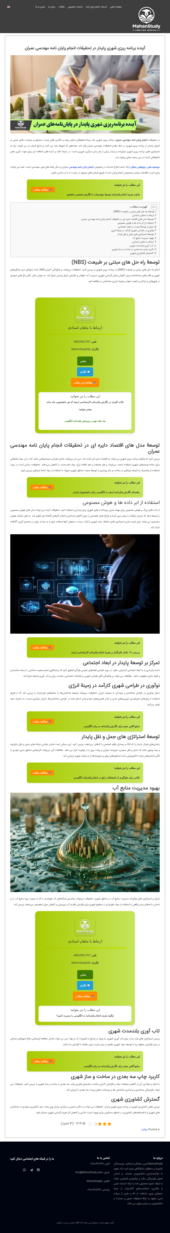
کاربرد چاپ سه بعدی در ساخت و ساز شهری (132, 249)
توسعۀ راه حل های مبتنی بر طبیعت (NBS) (133, 212)
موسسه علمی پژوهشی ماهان (145, 167)
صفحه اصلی (116, 7)
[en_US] (8, 7)
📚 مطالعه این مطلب (85, 382)
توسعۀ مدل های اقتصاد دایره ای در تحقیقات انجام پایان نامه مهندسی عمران (117, 219)
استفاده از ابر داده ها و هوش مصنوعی (136, 223)
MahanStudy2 (95, 1181)
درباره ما (51, 7)
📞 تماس (85, 361)
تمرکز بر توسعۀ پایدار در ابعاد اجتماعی (135, 227)
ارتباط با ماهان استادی (143, 216)
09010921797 (97, 1164)
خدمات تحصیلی (75, 7)
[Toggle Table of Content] (152, 207)
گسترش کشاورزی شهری (141, 253)
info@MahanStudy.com (89, 1172)
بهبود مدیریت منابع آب (143, 238)
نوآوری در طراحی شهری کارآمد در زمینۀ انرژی (132, 231)
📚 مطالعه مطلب (43, 189)
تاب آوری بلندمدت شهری (141, 246)
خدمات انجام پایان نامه (96, 7)
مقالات (62, 7)
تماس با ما (40, 7)
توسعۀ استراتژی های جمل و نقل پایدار (135, 234)
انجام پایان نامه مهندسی (81, 167)
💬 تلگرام (85, 371)
